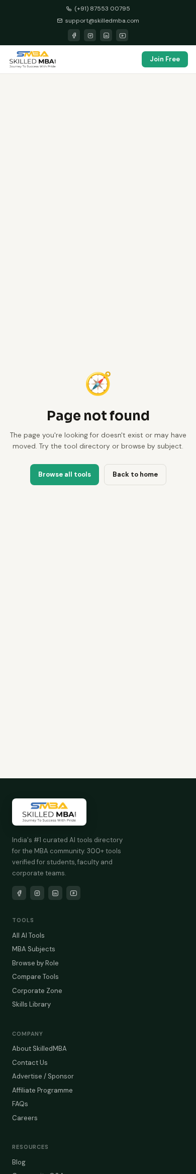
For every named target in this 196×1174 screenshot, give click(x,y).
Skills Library (31, 1004)
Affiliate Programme (42, 1090)
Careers (25, 1118)
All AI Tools (28, 935)
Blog (19, 1162)
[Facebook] (74, 35)
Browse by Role (35, 963)
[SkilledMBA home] (32, 59)
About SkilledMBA (39, 1048)
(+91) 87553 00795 (102, 9)
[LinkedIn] (106, 35)
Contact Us (30, 1062)
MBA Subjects (33, 949)
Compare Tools (35, 976)
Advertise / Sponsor (43, 1076)
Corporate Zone (37, 990)
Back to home (135, 474)
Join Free (165, 59)
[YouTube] (122, 35)
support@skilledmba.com (102, 21)
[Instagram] (90, 35)
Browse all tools (64, 474)
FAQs (20, 1104)
